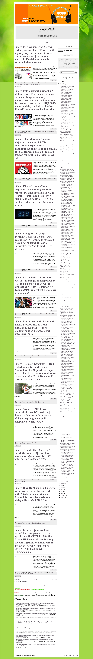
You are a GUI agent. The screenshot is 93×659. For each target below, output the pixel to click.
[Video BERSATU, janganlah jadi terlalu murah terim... (67, 358)
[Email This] (15, 86)
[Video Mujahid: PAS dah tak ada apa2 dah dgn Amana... (67, 428)
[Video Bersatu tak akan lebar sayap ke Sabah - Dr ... (66, 385)
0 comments (41, 131)
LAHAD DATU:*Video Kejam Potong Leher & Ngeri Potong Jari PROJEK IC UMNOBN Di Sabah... (36, 631)
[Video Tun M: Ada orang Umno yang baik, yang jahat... (67, 340)
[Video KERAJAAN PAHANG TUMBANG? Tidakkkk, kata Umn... (66, 312)
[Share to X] (17, 86)
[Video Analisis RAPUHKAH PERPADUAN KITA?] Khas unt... (67, 266)
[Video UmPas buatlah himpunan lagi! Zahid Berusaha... (67, 471)
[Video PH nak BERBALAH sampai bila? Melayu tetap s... (67, 154)
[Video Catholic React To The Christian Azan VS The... (66, 191)
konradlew (35, 585)
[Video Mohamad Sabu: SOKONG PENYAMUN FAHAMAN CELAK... (67, 343)
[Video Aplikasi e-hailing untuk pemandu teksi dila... (66, 373)
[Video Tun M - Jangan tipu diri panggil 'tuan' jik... (66, 148)
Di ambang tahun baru (31, 226)
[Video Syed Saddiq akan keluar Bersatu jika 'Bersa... (67, 182)
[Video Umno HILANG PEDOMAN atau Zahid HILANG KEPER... (67, 275)
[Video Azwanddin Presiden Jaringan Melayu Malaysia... (66, 203)
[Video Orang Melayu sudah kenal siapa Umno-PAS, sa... (67, 151)
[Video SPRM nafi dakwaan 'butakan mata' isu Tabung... (66, 322)
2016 (61, 502)
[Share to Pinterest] (20, 86)
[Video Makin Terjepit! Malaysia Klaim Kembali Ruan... (67, 236)
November (63, 477)
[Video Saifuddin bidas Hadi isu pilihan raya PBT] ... (67, 197)
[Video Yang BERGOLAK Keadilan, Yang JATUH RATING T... (67, 242)
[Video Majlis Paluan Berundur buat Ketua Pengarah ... (66, 102)
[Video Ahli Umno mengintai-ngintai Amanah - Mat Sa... (66, 413)
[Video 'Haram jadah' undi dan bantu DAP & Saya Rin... (66, 269)
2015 (61, 504)
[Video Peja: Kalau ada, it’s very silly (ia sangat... (67, 462)
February (63, 495)
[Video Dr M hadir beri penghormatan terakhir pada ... (67, 361)
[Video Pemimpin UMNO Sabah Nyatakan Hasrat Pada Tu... (67, 456)
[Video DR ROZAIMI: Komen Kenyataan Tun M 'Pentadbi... (67, 331)
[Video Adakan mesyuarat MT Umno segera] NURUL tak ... (66, 397)
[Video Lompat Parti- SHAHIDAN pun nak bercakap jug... (67, 349)
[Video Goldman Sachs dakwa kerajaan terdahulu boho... (66, 352)
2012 (61, 510)
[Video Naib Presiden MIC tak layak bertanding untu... (66, 163)
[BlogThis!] (16, 86)
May (62, 489)
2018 (61, 83)
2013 (61, 508)
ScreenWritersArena (74, 655)
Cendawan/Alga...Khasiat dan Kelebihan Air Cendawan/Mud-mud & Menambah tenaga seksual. (36, 617)
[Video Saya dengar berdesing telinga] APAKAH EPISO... (66, 416)
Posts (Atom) (25, 581)
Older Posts (54, 579)
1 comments (42, 82)
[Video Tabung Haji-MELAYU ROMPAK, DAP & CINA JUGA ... (67, 465)
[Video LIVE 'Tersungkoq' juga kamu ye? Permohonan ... (66, 185)
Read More (53, 80)
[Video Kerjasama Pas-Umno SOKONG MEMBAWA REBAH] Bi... (67, 166)
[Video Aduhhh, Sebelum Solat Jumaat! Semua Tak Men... (67, 355)
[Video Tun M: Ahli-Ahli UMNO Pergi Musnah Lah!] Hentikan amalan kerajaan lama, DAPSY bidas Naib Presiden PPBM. (33, 455)
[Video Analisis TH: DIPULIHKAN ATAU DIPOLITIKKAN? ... (67, 364)
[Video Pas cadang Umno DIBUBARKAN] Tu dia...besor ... (67, 291)
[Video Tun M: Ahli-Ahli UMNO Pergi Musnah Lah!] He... (66, 114)
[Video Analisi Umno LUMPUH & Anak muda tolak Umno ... (67, 297)
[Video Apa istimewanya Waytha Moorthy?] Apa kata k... (67, 288)
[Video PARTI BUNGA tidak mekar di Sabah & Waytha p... (67, 316)
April (62, 491)
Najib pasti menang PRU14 (24, 179)
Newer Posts (17, 579)
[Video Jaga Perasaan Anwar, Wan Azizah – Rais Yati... (67, 126)
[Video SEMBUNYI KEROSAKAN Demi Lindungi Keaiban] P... (67, 337)
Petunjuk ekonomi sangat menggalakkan (26, 357)
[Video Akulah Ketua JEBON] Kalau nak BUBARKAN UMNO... (67, 170)
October (62, 479)
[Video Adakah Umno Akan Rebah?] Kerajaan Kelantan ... (67, 379)
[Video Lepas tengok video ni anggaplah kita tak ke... (66, 233)
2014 (61, 506)
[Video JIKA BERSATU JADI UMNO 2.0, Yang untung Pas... (67, 157)
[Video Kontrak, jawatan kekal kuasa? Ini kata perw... (67, 120)
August (62, 483)
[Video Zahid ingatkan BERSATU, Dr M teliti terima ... (67, 319)
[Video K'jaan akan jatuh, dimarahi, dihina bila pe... (66, 419)
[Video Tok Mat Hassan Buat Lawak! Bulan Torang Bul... (66, 309)
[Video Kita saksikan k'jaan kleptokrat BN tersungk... (66, 96)
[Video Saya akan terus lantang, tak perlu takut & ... (67, 194)
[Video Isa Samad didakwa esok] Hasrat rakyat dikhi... (67, 450)
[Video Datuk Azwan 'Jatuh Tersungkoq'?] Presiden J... (66, 188)
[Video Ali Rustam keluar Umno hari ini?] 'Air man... (67, 306)
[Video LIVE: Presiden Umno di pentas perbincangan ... (66, 346)
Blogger (44, 585)
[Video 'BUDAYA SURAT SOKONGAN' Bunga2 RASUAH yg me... (67, 440)
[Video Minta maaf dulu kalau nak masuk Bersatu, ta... (67, 105)
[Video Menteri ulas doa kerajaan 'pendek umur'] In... (67, 444)
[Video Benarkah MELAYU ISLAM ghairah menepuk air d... (67, 447)
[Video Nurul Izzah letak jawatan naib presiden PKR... (67, 400)
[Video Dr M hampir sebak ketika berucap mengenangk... (67, 141)
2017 (61, 500)
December (63, 84)
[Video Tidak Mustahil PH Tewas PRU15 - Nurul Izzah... (67, 367)
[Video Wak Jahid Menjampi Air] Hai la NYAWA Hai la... (67, 459)
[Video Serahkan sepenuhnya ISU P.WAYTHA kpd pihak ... (67, 221)
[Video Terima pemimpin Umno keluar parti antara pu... (67, 370)
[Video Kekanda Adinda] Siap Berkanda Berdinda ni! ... (66, 212)
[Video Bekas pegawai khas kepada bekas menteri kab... (66, 176)
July (61, 485)
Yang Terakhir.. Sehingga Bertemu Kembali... (25, 627)
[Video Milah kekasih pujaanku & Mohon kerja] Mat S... (67, 90)
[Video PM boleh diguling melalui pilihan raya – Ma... (67, 282)
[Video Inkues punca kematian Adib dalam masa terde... (67, 179)
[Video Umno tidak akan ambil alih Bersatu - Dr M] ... (67, 325)
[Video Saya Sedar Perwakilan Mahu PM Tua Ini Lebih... (66, 123)
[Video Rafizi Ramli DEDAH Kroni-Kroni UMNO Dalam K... (67, 206)
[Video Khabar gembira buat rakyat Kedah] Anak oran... (66, 257)
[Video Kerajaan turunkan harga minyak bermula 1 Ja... (67, 239)
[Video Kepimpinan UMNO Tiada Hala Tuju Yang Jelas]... (67, 474)
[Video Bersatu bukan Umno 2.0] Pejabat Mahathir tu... (67, 160)
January (62, 497)
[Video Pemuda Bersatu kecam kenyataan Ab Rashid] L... (67, 129)
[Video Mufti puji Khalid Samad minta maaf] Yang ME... (67, 394)
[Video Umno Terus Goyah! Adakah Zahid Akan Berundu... (67, 391)
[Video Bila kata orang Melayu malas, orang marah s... (66, 145)
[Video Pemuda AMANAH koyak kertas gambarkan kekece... (67, 403)
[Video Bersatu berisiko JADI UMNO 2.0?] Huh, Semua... (66, 303)
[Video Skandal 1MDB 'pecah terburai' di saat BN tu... (66, 111)
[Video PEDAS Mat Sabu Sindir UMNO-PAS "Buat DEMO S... (66, 431)
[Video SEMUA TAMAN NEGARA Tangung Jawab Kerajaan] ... (67, 437)
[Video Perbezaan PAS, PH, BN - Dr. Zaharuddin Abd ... (67, 328)
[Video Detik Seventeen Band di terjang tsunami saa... (67, 294)
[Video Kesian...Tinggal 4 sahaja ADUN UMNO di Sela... (67, 382)
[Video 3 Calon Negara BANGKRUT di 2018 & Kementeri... (67, 173)
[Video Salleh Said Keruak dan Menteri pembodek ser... (66, 453)
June (62, 487)
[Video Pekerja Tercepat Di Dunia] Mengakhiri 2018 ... (67, 227)
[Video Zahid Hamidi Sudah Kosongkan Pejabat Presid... (66, 300)
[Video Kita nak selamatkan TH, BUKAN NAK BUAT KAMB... (67, 388)
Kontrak (31, 573)
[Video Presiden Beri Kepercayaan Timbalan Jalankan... (67, 334)
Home (46, 42)
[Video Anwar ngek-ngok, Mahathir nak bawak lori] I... (66, 209)
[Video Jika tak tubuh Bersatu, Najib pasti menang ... (66, 93)
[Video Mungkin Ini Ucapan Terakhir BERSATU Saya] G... (66, 99)
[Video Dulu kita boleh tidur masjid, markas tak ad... (66, 422)
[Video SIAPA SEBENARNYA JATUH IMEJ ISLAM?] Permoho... (67, 132)
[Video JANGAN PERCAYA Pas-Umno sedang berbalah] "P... (66, 135)
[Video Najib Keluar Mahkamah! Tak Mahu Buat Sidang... (67, 468)
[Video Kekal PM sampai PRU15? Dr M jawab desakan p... (67, 138)
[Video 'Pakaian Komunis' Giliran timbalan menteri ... (67, 108)
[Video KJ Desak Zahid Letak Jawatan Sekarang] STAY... (66, 425)
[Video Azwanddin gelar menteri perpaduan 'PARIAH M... (67, 224)
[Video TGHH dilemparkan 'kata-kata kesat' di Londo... (67, 215)
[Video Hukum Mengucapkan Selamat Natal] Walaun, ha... (67, 230)
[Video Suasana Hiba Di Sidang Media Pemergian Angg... (67, 376)
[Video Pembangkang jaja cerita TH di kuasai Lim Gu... (67, 260)
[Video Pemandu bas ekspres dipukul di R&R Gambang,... (66, 218)
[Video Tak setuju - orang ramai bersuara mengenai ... (67, 263)
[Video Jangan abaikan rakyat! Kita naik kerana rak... (67, 406)
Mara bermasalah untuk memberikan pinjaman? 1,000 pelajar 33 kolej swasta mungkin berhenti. (36, 613)
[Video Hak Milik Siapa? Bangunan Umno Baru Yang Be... (67, 245)
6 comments (42, 225)
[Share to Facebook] (19, 86)
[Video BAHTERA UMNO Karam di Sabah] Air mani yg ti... (67, 410)
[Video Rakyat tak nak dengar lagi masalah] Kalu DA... (67, 285)
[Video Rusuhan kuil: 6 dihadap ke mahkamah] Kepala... (67, 254)
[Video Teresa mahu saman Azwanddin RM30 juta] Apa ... (67, 200)
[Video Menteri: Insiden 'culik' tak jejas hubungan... (67, 273)
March (62, 493)
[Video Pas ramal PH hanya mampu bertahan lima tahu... (67, 248)
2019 (61, 81)
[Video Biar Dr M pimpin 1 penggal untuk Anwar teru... (67, 117)
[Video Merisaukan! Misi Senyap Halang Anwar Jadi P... (67, 87)
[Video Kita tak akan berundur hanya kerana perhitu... (66, 434)
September (63, 481)
